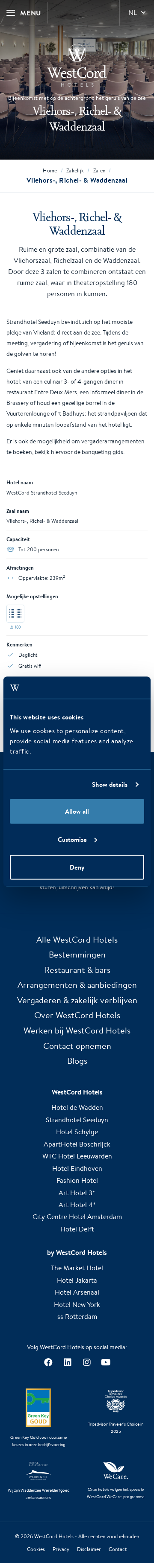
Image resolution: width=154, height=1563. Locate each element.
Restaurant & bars (77, 969)
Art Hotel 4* (77, 1204)
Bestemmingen (77, 954)
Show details (109, 784)
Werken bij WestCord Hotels (77, 1030)
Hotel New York (77, 1304)
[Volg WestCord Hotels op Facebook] (48, 1362)
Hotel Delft (77, 1229)
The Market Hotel (77, 1267)
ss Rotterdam (77, 1316)
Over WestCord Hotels (77, 1015)
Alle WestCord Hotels (77, 939)
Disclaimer (89, 1549)
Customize (72, 839)
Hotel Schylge (77, 1131)
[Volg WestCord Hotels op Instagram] (86, 1362)
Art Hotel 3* (77, 1192)
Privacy (61, 1549)
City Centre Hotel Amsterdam (77, 1216)
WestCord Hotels (54, 1536)
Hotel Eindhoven (77, 1168)
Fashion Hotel (77, 1180)
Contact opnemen (77, 1045)
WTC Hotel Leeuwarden (77, 1156)
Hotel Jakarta (77, 1280)
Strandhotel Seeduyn (77, 1119)
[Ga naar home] (77, 65)
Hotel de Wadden (77, 1107)
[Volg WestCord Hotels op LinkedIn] (67, 1362)
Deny (77, 867)
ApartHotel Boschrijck (77, 1144)
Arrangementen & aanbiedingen (77, 984)
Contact (118, 1549)
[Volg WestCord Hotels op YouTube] (106, 1362)
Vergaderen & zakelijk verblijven (77, 1000)
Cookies (36, 1549)
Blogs (77, 1060)
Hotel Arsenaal (77, 1292)
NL (132, 12)
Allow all (77, 811)
